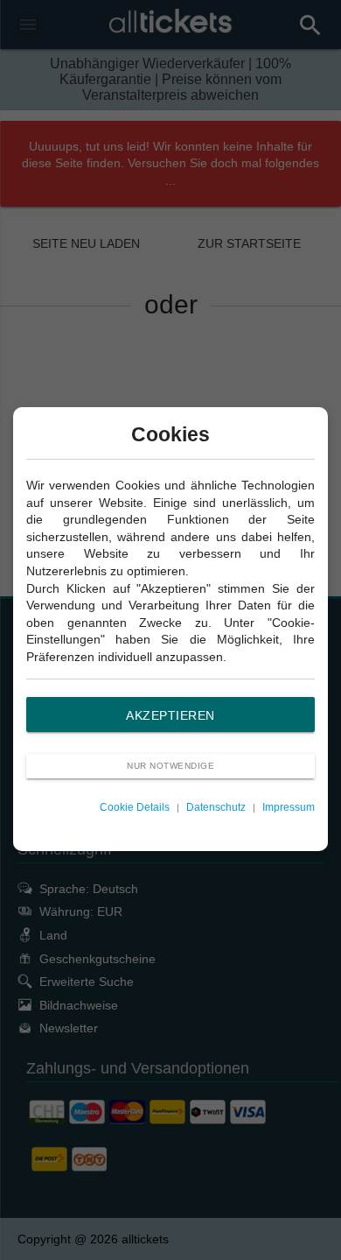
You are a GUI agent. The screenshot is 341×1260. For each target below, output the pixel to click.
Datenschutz (216, 807)
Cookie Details (135, 807)
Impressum (288, 807)
